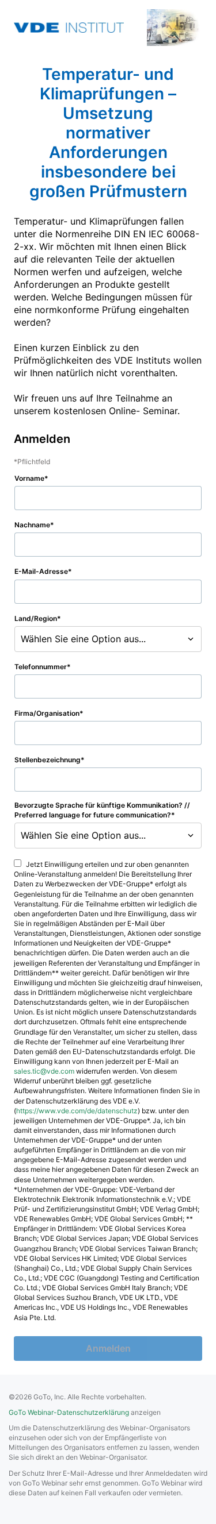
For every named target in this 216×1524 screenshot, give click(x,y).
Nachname (32, 524)
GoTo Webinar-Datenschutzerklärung (69, 1412)
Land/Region (35, 618)
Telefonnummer (40, 666)
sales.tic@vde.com (44, 1071)
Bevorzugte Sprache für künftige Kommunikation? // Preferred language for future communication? (102, 810)
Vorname (29, 478)
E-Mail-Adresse (41, 571)
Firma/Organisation (46, 713)
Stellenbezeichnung (47, 759)
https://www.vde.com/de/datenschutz (77, 1110)
